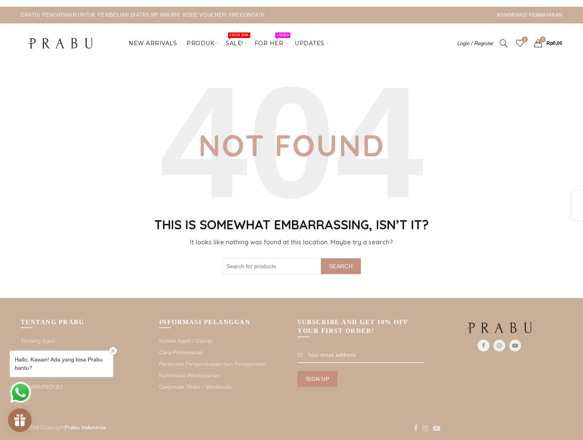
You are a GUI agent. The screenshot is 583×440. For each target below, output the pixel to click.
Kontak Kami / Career (186, 341)
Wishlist (525, 39)
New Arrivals (152, 43)
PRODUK (200, 43)
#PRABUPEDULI (41, 387)
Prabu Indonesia (85, 427)
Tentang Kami (38, 341)
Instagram (499, 346)
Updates (309, 43)
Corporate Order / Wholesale (195, 387)
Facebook (483, 346)
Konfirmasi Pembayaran (189, 375)
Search (341, 266)
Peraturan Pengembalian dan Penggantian (212, 364)
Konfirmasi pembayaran (529, 15)
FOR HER (272, 40)
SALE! (237, 40)
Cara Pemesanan (181, 352)
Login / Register (475, 43)
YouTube (515, 346)
